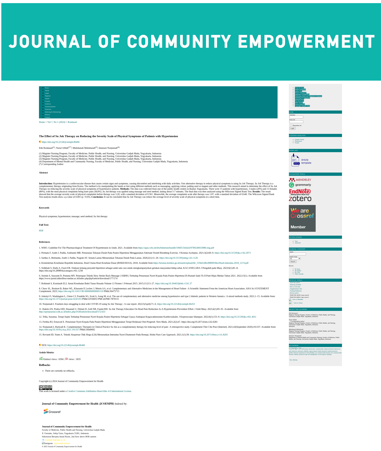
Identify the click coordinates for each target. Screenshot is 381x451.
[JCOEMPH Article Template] (300, 166)
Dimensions (298, 141)
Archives (48, 104)
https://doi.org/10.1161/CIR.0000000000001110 (80, 291)
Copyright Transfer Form (302, 106)
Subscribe (298, 243)
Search (47, 98)
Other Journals (299, 274)
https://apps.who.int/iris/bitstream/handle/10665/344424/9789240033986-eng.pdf (176, 247)
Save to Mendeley (297, 299)
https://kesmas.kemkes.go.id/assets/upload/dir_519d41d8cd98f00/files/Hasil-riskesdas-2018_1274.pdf (200, 263)
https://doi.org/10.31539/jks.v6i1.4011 (238, 316)
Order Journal (299, 102)
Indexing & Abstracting (53, 112)
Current (47, 101)
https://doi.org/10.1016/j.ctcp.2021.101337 (59, 329)
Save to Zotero (298, 303)
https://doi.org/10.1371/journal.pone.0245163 (60, 299)
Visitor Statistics (300, 104)
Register (47, 96)
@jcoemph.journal (62, 443)
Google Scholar (300, 139)
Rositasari (72, 122)
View (296, 241)
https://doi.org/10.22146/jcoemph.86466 (60, 142)
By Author (298, 270)
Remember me (297, 125)
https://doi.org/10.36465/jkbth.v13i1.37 (173, 283)
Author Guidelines (300, 89)
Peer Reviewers (299, 101)
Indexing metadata (295, 284)
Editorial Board (299, 99)
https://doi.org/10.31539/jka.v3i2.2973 (233, 253)
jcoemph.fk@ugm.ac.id (55, 440)
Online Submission (300, 93)
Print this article (295, 282)
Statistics (48, 109)
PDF (41, 230)
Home (47, 88)
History (47, 114)
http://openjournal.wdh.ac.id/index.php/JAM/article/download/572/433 (72, 311)
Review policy (294, 293)
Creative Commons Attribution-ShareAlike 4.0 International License (99, 391)
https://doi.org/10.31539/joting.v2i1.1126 (178, 258)
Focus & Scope (299, 88)
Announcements (50, 106)
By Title (297, 272)
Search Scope (293, 256)
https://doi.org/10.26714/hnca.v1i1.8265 (209, 334)
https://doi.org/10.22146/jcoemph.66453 (176, 304)
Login (47, 93)
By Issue (297, 269)
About (47, 90)
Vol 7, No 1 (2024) (56, 122)
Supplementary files (296, 289)
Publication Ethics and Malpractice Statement (308, 96)
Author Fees (298, 91)
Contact (47, 117)
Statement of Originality (302, 94)
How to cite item (295, 287)
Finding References (296, 291)
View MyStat (293, 360)
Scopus (297, 143)
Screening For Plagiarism (302, 97)
